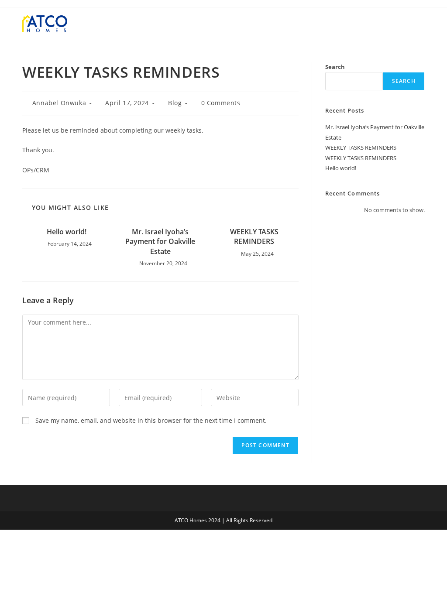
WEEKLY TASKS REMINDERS (254, 236)
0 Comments (221, 103)
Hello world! (66, 231)
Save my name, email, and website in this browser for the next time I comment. (151, 420)
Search (335, 67)
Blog (175, 103)
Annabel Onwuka (59, 103)
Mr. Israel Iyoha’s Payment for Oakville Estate (160, 241)
